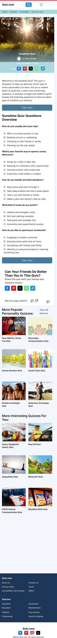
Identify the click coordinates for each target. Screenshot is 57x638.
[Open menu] (41, 4)
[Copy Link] (43, 68)
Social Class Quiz (36, 370)
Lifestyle (13, 12)
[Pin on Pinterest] (25, 68)
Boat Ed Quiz (34, 444)
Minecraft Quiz (35, 476)
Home (4, 12)
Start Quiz (27, 107)
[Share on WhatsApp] (37, 68)
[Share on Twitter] (31, 68)
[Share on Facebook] (19, 68)
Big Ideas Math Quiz (38, 509)
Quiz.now (8, 4)
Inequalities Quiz (10, 476)
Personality (24, 12)
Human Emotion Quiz (12, 370)
